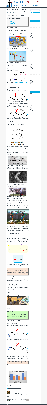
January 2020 (31, 67)
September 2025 (31, 23)
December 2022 (31, 36)
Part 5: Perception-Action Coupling (12, 23)
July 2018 (30, 86)
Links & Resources (19, 7)
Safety (30, 107)
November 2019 (31, 69)
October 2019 (31, 70)
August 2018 (31, 85)
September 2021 (31, 51)
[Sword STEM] (23, 6)
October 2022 (31, 38)
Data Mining (31, 96)
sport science (18, 388)
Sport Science (16, 12)
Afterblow (31, 93)
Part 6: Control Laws (11, 24)
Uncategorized (31, 110)
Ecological (15, 388)
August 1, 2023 (9, 12)
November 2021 (31, 50)
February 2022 (31, 47)
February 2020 (31, 66)
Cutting (30, 95)
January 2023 (31, 35)
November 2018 (31, 82)
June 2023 (31, 31)
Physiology (31, 105)
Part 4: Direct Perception (11, 22)
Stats (30, 109)
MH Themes (15, 404)
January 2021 (31, 55)
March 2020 (31, 65)
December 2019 (31, 68)
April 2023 (31, 33)
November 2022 (31, 37)
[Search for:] (34, 10)
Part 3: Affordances (11, 21)
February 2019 (31, 79)
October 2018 (31, 83)
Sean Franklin (12, 12)
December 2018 (31, 81)
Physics (30, 104)
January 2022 (31, 48)
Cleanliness (31, 94)
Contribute (14, 7)
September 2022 (31, 39)
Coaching (12, 388)
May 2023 (31, 32)
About (7, 7)
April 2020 (31, 64)
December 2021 (31, 49)
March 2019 (31, 78)
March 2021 (31, 53)
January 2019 (31, 80)
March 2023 (31, 34)
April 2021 (31, 52)
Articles (11, 7)
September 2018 (31, 84)
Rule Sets (30, 106)
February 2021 (31, 54)
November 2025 (31, 22)
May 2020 (31, 63)
